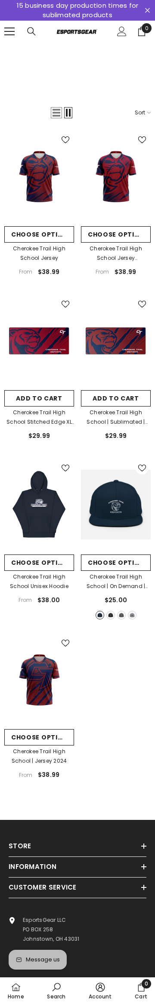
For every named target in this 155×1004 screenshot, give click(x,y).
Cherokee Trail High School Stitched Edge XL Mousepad (39, 418)
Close (147, 10)
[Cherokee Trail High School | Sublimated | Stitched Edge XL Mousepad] (116, 341)
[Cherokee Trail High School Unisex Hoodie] (39, 504)
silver (132, 615)
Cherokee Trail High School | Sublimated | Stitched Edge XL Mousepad (116, 418)
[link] (56, 990)
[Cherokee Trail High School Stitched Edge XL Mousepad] (39, 341)
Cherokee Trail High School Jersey (39, 253)
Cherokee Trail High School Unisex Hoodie (39, 581)
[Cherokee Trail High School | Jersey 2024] (39, 679)
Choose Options (41, 234)
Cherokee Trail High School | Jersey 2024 (39, 756)
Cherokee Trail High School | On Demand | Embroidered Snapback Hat (116, 582)
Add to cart (39, 398)
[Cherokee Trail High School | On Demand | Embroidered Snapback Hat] (116, 504)
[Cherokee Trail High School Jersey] (39, 176)
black (110, 615)
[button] (56, 112)
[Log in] (122, 31)
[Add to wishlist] (65, 139)
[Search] (31, 31)
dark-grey (121, 615)
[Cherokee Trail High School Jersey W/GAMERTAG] (116, 176)
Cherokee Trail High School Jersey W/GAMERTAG (116, 254)
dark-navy (100, 615)
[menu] (9, 31)
